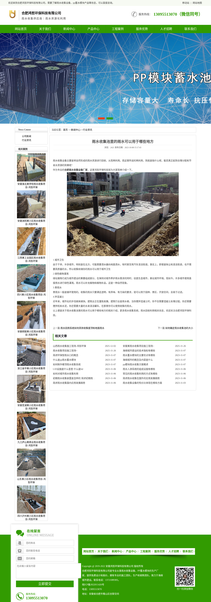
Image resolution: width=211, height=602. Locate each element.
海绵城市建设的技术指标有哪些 (139, 350)
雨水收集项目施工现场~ (65, 350)
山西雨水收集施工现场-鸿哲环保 (69, 346)
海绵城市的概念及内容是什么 (138, 360)
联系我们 (190, 29)
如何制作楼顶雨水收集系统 (67, 364)
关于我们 (45, 29)
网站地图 (197, 3)
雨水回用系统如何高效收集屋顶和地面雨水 (82, 328)
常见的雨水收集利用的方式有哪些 (140, 373)
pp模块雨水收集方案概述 (135, 364)
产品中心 (93, 29)
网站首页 (21, 29)
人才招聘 (166, 29)
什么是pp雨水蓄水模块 (64, 360)
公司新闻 (26, 136)
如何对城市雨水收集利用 (65, 373)
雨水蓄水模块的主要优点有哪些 (139, 355)
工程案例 (118, 29)
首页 (65, 130)
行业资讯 (26, 140)
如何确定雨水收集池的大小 (179, 328)
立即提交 (44, 584)
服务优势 (142, 29)
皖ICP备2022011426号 (93, 584)
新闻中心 (69, 29)
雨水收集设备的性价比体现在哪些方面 (142, 383)
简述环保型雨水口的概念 (65, 355)
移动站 (185, 3)
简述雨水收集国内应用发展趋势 (69, 383)
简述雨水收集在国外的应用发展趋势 (141, 378)
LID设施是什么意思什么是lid (68, 369)
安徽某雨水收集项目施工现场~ (138, 346)
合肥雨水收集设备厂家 (76, 170)
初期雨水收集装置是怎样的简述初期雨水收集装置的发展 (75, 378)
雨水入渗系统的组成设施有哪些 (139, 369)
